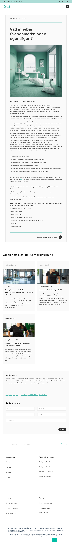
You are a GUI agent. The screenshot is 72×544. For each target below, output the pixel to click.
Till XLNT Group (63, 1)
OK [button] (54, 540)
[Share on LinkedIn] (60, 237)
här (21, 180)
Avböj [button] (60, 540)
